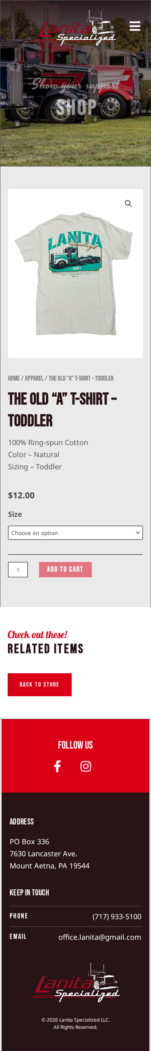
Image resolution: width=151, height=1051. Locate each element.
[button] (128, 203)
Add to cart (65, 569)
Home (14, 379)
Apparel (34, 379)
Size (15, 514)
